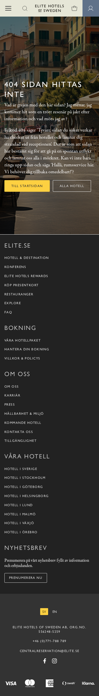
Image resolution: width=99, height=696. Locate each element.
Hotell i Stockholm (25, 478)
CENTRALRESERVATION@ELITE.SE (49, 651)
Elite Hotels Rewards (26, 276)
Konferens (15, 267)
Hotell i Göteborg (23, 487)
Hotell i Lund (18, 505)
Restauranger (18, 294)
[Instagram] (54, 661)
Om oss (11, 386)
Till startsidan (27, 186)
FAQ (8, 312)
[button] (8, 8)
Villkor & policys (22, 358)
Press (9, 404)
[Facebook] (44, 661)
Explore (12, 303)
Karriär (12, 395)
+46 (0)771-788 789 (50, 641)
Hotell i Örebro (21, 532)
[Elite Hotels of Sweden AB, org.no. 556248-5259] (49, 9)
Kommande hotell (23, 423)
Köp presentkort (21, 285)
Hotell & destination (26, 258)
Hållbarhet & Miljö (24, 414)
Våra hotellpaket (22, 340)
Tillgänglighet (20, 441)
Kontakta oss (18, 432)
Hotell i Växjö (19, 523)
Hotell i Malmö (20, 514)
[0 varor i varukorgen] (74, 8)
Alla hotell (72, 186)
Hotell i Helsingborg (26, 496)
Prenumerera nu (25, 578)
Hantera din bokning (26, 349)
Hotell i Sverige (20, 469)
